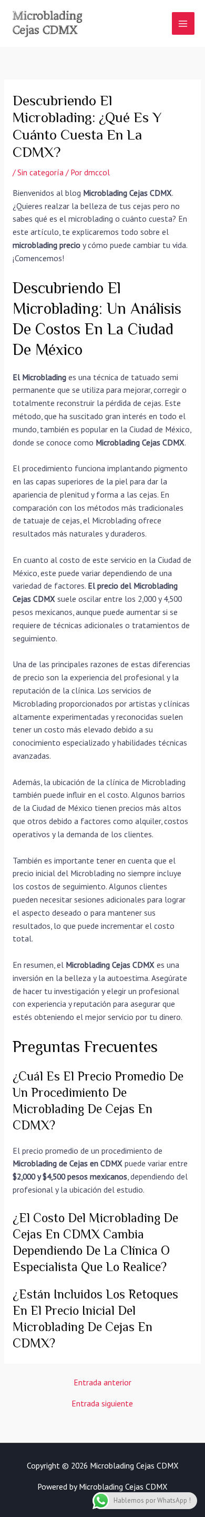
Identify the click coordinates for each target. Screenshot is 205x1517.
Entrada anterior (102, 1383)
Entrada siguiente (102, 1404)
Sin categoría (40, 172)
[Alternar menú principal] (183, 23)
